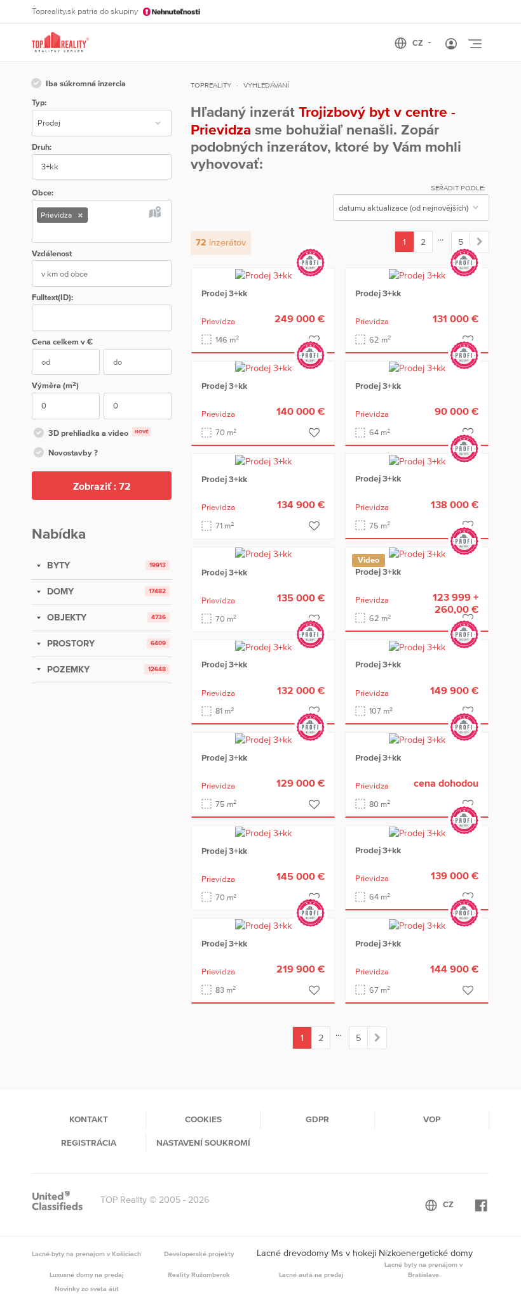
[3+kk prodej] (479, 241)
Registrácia (88, 1142)
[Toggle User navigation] (451, 44)
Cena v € (62, 341)
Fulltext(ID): (52, 297)
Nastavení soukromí (203, 1142)
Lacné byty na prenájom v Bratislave (423, 1269)
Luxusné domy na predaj (87, 1274)
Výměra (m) (55, 385)
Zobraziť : (102, 486)
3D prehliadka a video (98, 433)
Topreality (211, 85)
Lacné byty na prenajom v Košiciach (86, 1253)
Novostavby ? (73, 452)
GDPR (317, 1119)
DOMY (59, 591)
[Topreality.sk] (60, 43)
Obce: (42, 192)
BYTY (57, 565)
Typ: (39, 102)
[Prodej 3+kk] (263, 275)
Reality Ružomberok (199, 1274)
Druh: (41, 147)
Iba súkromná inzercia (86, 83)
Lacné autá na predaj (311, 1274)
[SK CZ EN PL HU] (418, 43)
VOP (431, 1119)
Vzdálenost (52, 253)
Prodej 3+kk (224, 293)
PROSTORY (69, 643)
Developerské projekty (199, 1253)
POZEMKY (67, 669)
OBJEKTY (65, 617)
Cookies (203, 1119)
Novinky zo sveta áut (87, 1288)
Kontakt (88, 1119)
